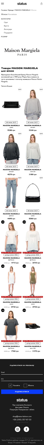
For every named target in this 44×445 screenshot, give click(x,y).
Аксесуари (8, 29)
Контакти (28, 405)
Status (22, 3)
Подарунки (8, 33)
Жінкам (4, 14)
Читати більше (6, 86)
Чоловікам (12, 14)
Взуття (6, 26)
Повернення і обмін (26, 409)
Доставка (19, 407)
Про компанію (18, 405)
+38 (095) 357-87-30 (22, 420)
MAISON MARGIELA (11, 125)
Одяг (6, 22)
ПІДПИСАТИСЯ (22, 392)
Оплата (26, 407)
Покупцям (14, 409)
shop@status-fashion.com (22, 416)
